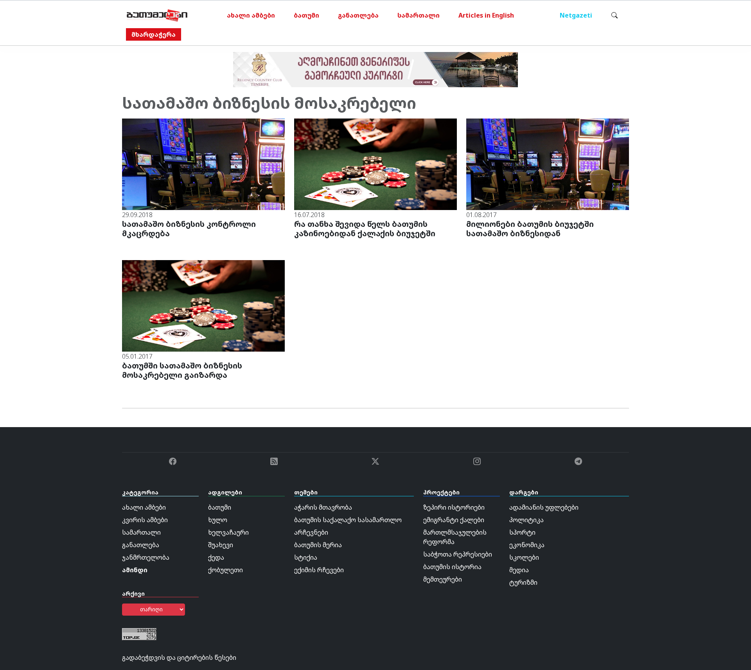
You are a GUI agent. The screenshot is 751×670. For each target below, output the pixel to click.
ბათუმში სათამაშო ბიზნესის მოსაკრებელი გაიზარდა (182, 370)
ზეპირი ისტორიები (454, 507)
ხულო (217, 520)
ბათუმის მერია (318, 545)
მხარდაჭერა (153, 34)
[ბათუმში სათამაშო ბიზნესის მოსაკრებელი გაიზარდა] (203, 305)
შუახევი (220, 545)
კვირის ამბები (145, 520)
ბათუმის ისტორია (452, 566)
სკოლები (524, 557)
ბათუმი (306, 15)
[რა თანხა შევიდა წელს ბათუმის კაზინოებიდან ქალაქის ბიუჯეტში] (375, 163)
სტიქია (305, 557)
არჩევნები (311, 532)
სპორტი (522, 532)
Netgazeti (576, 15)
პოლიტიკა (526, 520)
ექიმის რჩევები (319, 570)
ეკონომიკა (526, 545)
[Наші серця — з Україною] (157, 15)
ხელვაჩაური (228, 532)
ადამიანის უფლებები (544, 507)
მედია (519, 570)
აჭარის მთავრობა (323, 507)
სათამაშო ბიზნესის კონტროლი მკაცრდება (189, 229)
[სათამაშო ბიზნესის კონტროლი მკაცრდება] (203, 163)
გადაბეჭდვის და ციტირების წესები (179, 657)
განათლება (358, 15)
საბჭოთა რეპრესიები (457, 554)
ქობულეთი (225, 570)
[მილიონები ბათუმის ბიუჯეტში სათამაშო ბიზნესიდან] (547, 163)
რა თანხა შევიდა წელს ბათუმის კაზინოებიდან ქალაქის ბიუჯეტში (364, 229)
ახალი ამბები (251, 15)
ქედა (216, 557)
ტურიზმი (523, 582)
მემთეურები (442, 579)
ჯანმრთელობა (145, 557)
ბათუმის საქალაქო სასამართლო (348, 520)
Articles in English (486, 15)
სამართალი (418, 15)
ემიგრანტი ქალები (453, 520)
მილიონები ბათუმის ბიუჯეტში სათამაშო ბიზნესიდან (530, 229)
